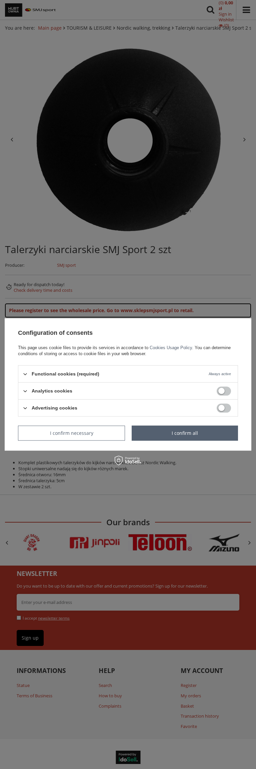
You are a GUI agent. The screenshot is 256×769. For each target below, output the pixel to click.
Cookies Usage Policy (171, 347)
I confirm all (185, 433)
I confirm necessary (71, 433)
